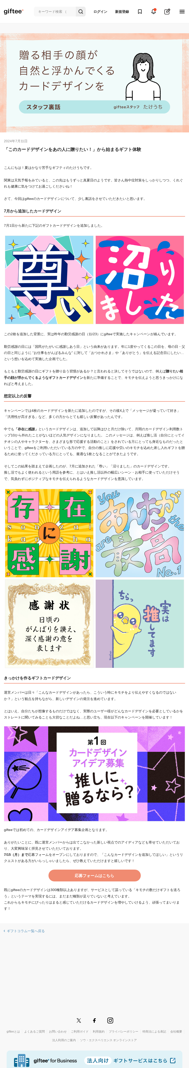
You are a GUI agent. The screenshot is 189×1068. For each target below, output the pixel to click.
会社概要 (176, 1031)
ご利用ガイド (80, 1031)
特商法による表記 (154, 1031)
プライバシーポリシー (123, 1031)
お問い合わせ (58, 1031)
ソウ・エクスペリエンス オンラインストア (108, 1040)
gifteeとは (13, 1031)
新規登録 (122, 12)
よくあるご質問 (34, 1031)
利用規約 (99, 1031)
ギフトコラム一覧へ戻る (26, 931)
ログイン (100, 12)
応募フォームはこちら (94, 876)
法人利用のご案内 (64, 1040)
